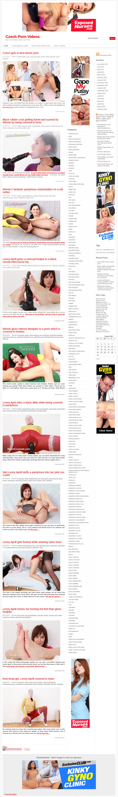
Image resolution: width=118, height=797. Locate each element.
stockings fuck (73, 623)
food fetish (72, 245)
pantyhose (10, 128)
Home (6, 46)
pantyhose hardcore (75, 507)
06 (18, 749)
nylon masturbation (49, 682)
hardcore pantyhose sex (77, 338)
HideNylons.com (8, 197)
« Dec (98, 359)
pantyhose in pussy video (23, 480)
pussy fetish (73, 570)
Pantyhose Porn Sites (40, 46)
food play (72, 256)
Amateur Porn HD (102, 307)
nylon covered (45, 126)
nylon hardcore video (43, 545)
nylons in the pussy (75, 462)
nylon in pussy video (55, 478)
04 (12, 749)
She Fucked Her (101, 318)
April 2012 (100, 104)
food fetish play (74, 248)
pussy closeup (73, 562)
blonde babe (22, 56)
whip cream (72, 644)
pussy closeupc (50, 56)
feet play (40, 615)
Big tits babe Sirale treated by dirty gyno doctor (106, 137)
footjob (9, 267)
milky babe (72, 375)
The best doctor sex (103, 161)
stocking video (42, 411)
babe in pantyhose (75, 139)
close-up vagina (35, 56)
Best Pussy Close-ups (103, 304)
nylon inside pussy (75, 428)
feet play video (73, 213)
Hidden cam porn (101, 302)
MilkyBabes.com (74, 377)
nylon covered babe (41, 409)
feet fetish (24, 265)
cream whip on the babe (76, 184)
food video (72, 266)
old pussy (72, 480)
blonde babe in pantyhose (77, 157)
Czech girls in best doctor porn (21, 52)
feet (19, 265)
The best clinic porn (103, 152)
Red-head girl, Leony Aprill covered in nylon (28, 678)
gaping (71, 319)
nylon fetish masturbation (77, 407)
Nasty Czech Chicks (102, 331)
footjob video (16, 267)
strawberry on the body (76, 626)
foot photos (72, 295)
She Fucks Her (101, 299)
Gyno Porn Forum (102, 321)
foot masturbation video (76, 285)
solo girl (53, 684)
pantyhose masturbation (28, 411)
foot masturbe (73, 287)
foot (50, 265)
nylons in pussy (74, 460)
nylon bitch (72, 388)
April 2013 (100, 72)
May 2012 (100, 101)
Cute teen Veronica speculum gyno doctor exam (104, 142)
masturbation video (28, 409)
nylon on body (73, 436)
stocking (71, 615)
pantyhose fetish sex (9, 337)
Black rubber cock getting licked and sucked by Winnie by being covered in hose (30, 121)
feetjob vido (36, 265)
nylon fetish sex (74, 412)
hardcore (72, 335)
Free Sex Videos (101, 330)
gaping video (73, 324)
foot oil (71, 293)
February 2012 (102, 109)
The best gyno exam (104, 154)
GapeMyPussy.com (75, 317)
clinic (28, 56)
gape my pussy (74, 309)
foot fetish (55, 265)
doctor (43, 56)
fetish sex (72, 232)
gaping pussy (73, 322)
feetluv (46, 615)
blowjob (71, 163)
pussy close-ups (74, 560)
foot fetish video (74, 277)
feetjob (30, 265)
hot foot (71, 356)
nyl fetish (72, 383)
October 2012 (101, 88)
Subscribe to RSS (105, 55)
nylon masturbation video (77, 433)
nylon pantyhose (74, 438)
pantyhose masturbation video (79, 522)
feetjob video (73, 218)
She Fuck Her (100, 300)
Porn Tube (99, 326)
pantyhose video (74, 541)
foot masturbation (74, 282)
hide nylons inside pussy (77, 351)
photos (28, 197)
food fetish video (74, 250)
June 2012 (100, 98)
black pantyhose (27, 196)
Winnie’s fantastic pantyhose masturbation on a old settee (33, 191)
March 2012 (101, 106)
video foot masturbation (23, 617)
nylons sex (72, 477)
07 (20, 749)
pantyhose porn (74, 525)
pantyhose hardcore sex (25, 337)
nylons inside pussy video (77, 468)
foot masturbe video (75, 290)
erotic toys (72, 192)
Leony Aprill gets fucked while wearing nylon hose (32, 541)
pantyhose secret (74, 530)
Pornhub (99, 328)
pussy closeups (26, 547)
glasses (71, 327)
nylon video (72, 452)
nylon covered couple (76, 401)
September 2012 (102, 91)
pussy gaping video (75, 581)
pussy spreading (74, 591)
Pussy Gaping (59, 46)
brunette (35, 196)
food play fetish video (76, 261)
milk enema (72, 370)
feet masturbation (31, 615)
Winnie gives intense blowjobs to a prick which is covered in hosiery (31, 330)
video (41, 547)
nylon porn (72, 444)
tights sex (72, 628)
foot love (71, 279)
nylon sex (72, 446)
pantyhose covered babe (77, 491)
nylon (70, 385)
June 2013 (100, 67)
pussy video (23, 128)
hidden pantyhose (74, 346)
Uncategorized (73, 631)
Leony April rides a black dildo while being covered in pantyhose (32, 404)
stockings (49, 480)
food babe (72, 237)
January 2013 (101, 80)
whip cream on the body (76, 647)
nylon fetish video (74, 415)
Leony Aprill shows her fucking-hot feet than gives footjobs (32, 610)
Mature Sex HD (101, 312)
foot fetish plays (74, 274)
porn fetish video (74, 552)
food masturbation (75, 253)
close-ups (99, 249)
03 (9, 749)
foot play (71, 298)
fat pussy (72, 195)
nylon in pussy (73, 423)
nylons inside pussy (75, 465)
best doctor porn (8, 107)
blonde (71, 152)
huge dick (72, 359)
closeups (24, 126)
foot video (72, 301)
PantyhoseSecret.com (51, 337)
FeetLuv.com (44, 265)
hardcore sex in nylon (76, 343)
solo (28, 128)
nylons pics (72, 475)
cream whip (72, 181)
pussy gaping (37, 480)
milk (70, 367)
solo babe (47, 684)
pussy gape (72, 575)
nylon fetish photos (75, 409)
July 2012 (100, 96)
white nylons (73, 652)
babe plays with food (75, 144)
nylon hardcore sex (35, 335)
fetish (29, 126)
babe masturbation (75, 141)
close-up (71, 173)
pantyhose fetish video (76, 501)
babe (19, 126)
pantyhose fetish (74, 493)
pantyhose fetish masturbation (79, 496)
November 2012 (102, 85)
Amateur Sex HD (101, 309)
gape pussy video (74, 314)
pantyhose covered (75, 488)
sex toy (71, 602)
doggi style (72, 189)
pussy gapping (73, 583)
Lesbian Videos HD (102, 316)
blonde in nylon (73, 160)
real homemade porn (103, 325)
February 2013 (102, 77)
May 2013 (100, 69)
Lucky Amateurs (101, 306)
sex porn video (73, 599)
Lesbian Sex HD (101, 314)
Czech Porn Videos (23, 36)
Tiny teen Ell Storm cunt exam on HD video (105, 165)
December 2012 (102, 83)
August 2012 (101, 93)
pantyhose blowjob (56, 335)
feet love (71, 202)
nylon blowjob (73, 391)
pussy (16, 128)
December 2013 (102, 64)
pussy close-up (74, 557)
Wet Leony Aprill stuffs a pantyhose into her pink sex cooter (33, 473)
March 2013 (101, 75)
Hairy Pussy (73, 332)
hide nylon (52, 196)
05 (15, 749)
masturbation (36, 126)
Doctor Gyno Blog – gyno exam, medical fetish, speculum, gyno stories (105, 118)
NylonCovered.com (57, 126)
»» (28, 749)
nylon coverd (73, 393)
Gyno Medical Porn (20, 46)
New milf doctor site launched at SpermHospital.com (103, 126)
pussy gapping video (75, 586)
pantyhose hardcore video (77, 512)
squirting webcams (102, 323)
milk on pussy (73, 372)
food (70, 234)
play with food (73, 549)
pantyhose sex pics (75, 536)
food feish (72, 240)
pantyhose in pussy (75, 514)
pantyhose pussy (74, 528)
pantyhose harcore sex (76, 504)
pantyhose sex (38, 337)
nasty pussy (73, 380)
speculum (72, 613)
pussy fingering (74, 573)
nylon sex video (74, 449)
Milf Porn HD (100, 311)
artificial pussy (73, 134)
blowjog (71, 165)
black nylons (73, 147)
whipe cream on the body (77, 650)
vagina (71, 634)
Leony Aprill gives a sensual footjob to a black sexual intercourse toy (29, 260)
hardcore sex (73, 340)
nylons (5, 128)
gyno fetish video (74, 330)
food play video (74, 263)
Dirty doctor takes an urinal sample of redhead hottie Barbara (105, 132)
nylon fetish (53, 409)
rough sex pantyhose (76, 597)
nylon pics (72, 441)
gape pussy (72, 311)
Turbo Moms (100, 319)
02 (6, 749)
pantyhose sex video (75, 538)
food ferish (72, 242)
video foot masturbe (75, 642)
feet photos (72, 208)
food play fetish (74, 258)
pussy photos (73, 589)
